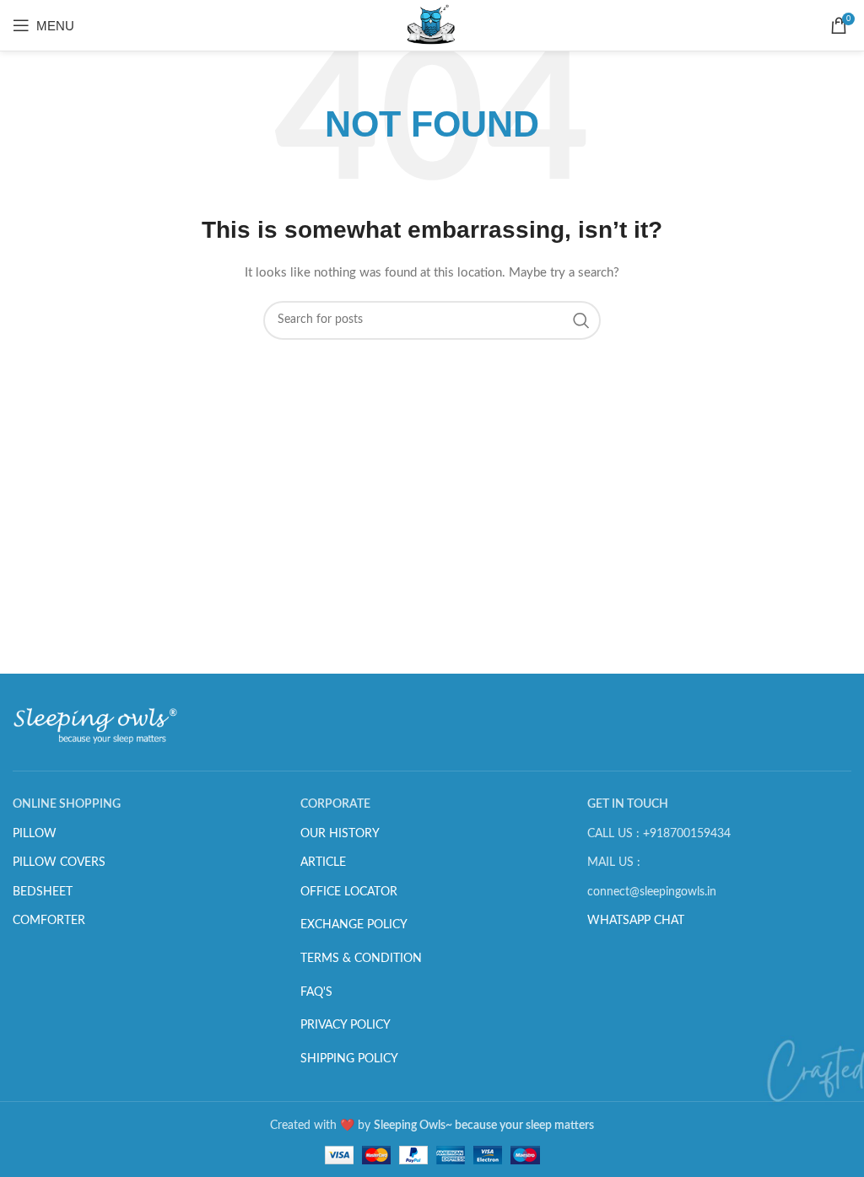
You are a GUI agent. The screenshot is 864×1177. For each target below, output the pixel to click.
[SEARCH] (581, 320)
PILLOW (35, 834)
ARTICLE (323, 862)
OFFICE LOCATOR (348, 892)
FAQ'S (316, 992)
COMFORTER (49, 921)
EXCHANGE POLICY (354, 925)
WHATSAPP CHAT (635, 921)
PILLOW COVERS (59, 862)
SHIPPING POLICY (349, 1059)
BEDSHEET (43, 892)
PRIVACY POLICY (345, 1025)
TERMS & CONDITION (361, 959)
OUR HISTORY (340, 834)
